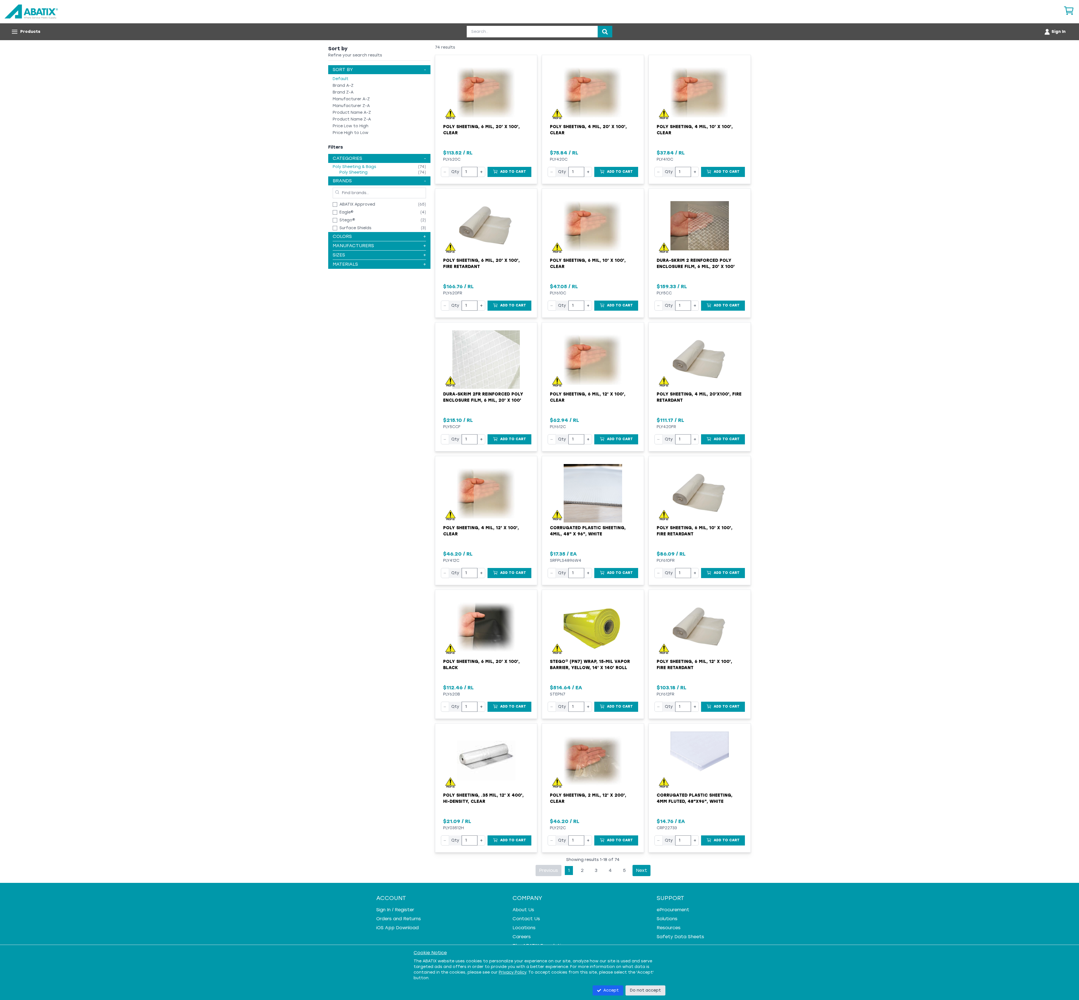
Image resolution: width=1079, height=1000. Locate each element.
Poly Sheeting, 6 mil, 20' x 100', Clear (481, 130)
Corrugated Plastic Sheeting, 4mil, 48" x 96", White (588, 531)
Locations (524, 927)
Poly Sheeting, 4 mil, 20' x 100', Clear (588, 130)
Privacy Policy (512, 972)
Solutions (667, 918)
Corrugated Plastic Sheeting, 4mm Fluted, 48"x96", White (695, 798)
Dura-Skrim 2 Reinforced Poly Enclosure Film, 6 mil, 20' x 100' (696, 263)
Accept (611, 990)
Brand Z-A (343, 92)
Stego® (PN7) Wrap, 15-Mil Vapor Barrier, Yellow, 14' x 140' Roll (590, 665)
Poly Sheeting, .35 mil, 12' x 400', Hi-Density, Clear (483, 798)
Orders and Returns (398, 918)
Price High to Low (350, 132)
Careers (522, 936)
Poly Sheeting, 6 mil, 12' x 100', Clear (587, 397)
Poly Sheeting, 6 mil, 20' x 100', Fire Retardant (481, 263)
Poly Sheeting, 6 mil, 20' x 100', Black (481, 665)
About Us (523, 909)
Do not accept (645, 990)
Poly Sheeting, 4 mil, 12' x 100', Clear (481, 531)
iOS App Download (397, 927)
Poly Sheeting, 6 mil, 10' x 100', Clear (588, 263)
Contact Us (526, 918)
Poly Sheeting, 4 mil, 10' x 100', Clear (695, 130)
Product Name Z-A (352, 119)
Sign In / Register (395, 909)
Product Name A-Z (352, 112)
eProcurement (673, 909)
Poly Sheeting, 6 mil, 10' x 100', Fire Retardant (695, 531)
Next (641, 870)
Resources (669, 927)
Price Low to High (350, 126)
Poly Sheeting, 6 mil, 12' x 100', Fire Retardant (694, 665)
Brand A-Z (343, 85)
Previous (548, 870)
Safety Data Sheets (680, 936)
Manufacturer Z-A (351, 105)
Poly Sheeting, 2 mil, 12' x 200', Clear (588, 798)
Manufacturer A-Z (351, 99)
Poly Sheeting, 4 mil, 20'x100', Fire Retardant (699, 397)
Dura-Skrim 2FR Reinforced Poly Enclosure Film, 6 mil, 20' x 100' (483, 397)
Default (340, 78)
